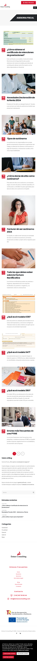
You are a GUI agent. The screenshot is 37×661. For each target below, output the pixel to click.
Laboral (4, 534)
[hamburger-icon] (35, 7)
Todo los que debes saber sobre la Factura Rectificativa (20, 275)
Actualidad (5, 527)
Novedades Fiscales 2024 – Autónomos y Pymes (15, 512)
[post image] (18, 38)
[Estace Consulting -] (5, 6)
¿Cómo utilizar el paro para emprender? (12, 516)
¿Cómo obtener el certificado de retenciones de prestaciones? (20, 52)
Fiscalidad (4, 530)
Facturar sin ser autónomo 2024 (20, 230)
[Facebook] (16, 633)
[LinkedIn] (20, 633)
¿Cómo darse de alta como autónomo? (21, 177)
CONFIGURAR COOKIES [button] (9, 653)
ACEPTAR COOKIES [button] (8, 657)
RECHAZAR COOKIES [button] (23, 653)
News (3, 537)
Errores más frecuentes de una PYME (20, 432)
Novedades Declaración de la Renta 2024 (21, 99)
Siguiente (22, 453)
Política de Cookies (23, 650)
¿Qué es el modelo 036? (18, 316)
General (4, 532)
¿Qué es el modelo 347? (18, 352)
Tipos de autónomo (17, 138)
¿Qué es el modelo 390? (18, 390)
